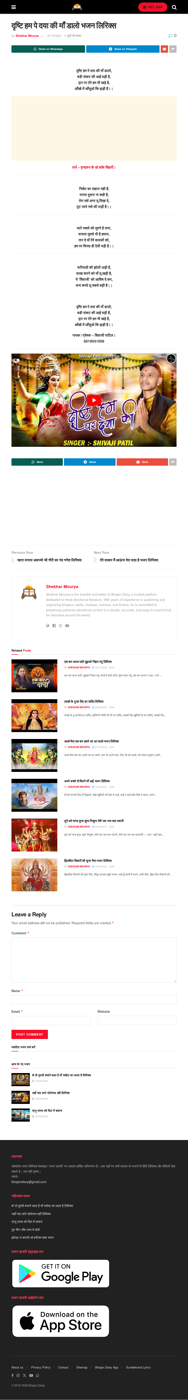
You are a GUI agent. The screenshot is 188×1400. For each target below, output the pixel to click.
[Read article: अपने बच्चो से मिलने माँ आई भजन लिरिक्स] (34, 795)
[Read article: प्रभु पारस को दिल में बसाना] (20, 1115)
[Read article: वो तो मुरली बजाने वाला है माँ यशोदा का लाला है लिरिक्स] (20, 1079)
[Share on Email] (164, 49)
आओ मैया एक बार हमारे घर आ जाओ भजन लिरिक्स (91, 741)
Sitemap (81, 1367)
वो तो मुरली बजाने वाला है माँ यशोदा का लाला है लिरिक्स (61, 1075)
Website (103, 1011)
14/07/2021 (100, 866)
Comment (20, 933)
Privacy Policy (40, 1367)
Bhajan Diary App (106, 1367)
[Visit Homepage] (77, 7)
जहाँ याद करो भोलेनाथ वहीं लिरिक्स (51, 1093)
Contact (63, 1367)
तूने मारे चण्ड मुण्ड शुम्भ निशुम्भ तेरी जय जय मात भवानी (93, 820)
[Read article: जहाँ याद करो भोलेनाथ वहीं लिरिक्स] (20, 1097)
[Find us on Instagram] (18, 1375)
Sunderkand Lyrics (138, 1367)
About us (17, 1367)
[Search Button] (174, 7)
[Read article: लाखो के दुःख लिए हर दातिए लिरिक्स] (34, 715)
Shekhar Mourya (27, 35)
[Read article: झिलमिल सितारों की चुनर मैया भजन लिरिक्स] (34, 874)
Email (17, 1011)
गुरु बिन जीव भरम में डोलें (25, 1229)
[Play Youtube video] (94, 400)
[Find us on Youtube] (31, 1375)
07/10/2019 (100, 747)
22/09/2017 (100, 826)
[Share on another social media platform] (173, 49)
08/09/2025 (100, 707)
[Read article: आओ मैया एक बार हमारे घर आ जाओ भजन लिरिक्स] (34, 755)
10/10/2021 (100, 786)
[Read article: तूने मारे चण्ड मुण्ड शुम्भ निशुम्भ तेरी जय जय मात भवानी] (34, 835)
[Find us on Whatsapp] (37, 1375)
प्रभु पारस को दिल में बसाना (47, 1110)
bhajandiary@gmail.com (29, 1181)
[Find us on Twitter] (24, 1375)
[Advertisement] (94, 128)
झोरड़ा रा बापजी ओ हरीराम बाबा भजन (32, 1237)
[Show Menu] (13, 7)
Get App (155, 7)
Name (17, 990)
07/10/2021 (54, 35)
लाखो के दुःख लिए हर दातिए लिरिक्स (83, 701)
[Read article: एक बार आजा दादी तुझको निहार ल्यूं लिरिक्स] (34, 675)
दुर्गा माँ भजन (74, 35)
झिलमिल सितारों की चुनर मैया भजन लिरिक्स (88, 860)
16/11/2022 (100, 667)
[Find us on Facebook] (12, 1375)
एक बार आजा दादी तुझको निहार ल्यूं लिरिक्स (87, 661)
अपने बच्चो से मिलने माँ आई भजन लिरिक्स (86, 781)
